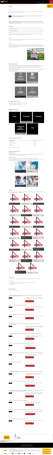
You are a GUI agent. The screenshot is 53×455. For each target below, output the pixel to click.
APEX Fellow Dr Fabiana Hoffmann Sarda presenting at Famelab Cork (18, 400)
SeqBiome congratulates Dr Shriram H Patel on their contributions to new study (19, 314)
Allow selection (46, 451)
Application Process (27, 21)
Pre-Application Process (21, 21)
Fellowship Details (15, 21)
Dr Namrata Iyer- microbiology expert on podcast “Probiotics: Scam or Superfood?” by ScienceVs (21, 343)
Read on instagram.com (29, 385)
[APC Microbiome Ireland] (4, 2)
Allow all (47, 449)
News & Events (18, 22)
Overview (11, 21)
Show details (33, 453)
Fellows (12, 22)
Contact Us (14, 22)
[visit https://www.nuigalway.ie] (18, 437)
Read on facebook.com (29, 365)
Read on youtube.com (29, 338)
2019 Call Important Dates (33, 21)
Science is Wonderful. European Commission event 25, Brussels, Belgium (18, 418)
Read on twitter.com (29, 301)
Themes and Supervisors (40, 21)
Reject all (47, 453)
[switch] (19, 453)
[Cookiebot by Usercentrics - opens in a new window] (5, 453)
